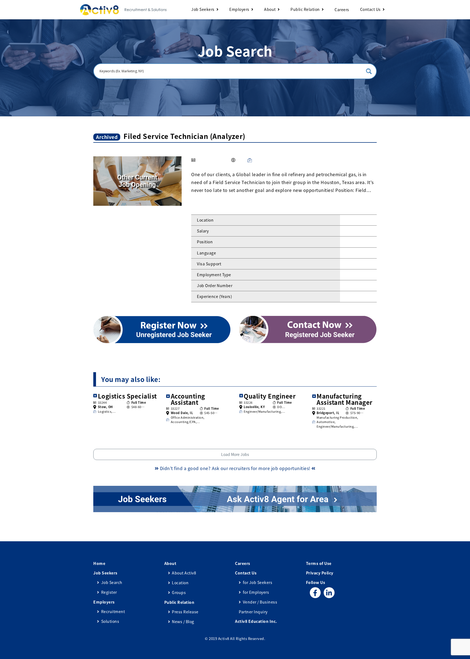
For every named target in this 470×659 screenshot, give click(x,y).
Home (99, 563)
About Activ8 (184, 573)
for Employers (256, 592)
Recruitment (113, 611)
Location (180, 582)
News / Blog (183, 621)
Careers (342, 9)
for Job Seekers (257, 582)
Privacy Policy (319, 573)
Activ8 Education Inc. (256, 621)
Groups (179, 592)
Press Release (185, 611)
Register (109, 592)
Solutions (110, 621)
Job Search (111, 582)
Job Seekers (203, 9)
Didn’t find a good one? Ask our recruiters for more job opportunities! (235, 468)
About (270, 9)
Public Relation (305, 9)
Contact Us (370, 9)
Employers (239, 9)
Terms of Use (319, 563)
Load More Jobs (235, 454)
